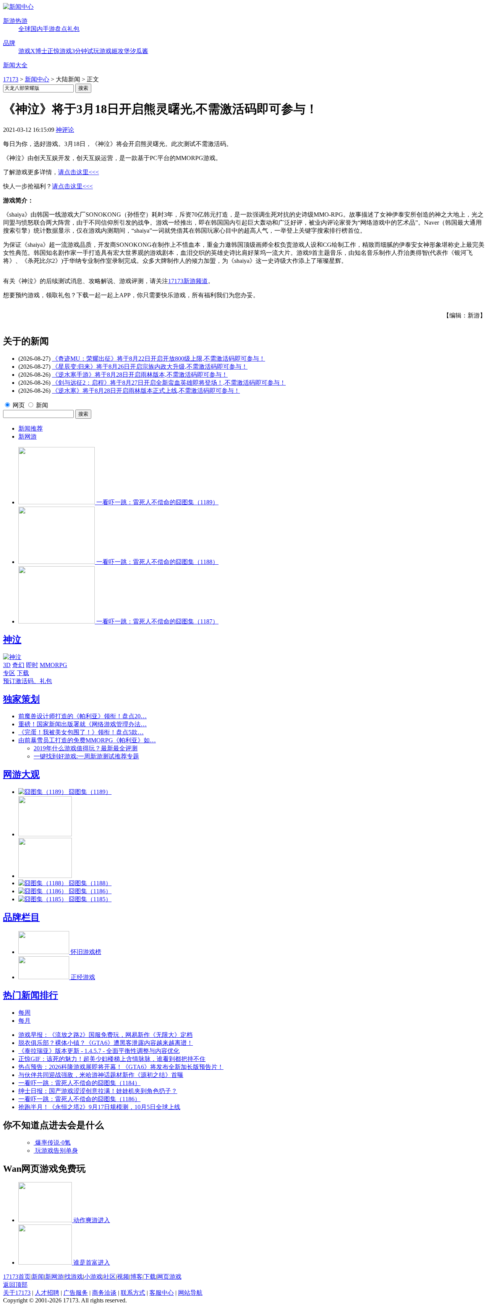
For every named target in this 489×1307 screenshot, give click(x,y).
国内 (37, 29)
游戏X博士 (32, 51)
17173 (10, 79)
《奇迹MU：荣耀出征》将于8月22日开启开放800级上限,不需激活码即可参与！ (158, 358)
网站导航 (190, 1292)
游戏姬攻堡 (114, 51)
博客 (136, 1276)
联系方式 (133, 1292)
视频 (123, 1276)
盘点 (61, 29)
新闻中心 (37, 79)
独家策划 (21, 699)
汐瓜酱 (139, 51)
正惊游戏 (59, 51)
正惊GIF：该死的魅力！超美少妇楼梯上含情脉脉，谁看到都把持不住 (112, 1059)
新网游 (27, 436)
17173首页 (17, 1276)
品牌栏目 (21, 917)
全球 (24, 29)
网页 (19, 405)
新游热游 (15, 21)
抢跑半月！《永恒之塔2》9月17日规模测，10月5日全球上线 (99, 1107)
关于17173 (17, 1292)
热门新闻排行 (30, 995)
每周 (24, 1012)
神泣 (12, 640)
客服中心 (161, 1292)
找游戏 (74, 1276)
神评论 (65, 129)
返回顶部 (15, 1284)
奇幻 (18, 665)
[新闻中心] (18, 6)
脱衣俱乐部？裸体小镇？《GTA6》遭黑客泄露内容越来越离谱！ (105, 1043)
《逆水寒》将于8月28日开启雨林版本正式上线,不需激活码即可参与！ (146, 390)
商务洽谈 (104, 1292)
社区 (110, 1276)
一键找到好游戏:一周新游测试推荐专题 (86, 756)
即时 (32, 665)
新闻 (42, 405)
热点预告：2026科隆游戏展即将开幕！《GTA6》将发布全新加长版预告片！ (120, 1067)
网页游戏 (169, 1276)
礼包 (73, 29)
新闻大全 (15, 65)
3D (7, 665)
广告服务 (75, 1292)
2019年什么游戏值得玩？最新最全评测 (86, 748)
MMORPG (53, 665)
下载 (23, 673)
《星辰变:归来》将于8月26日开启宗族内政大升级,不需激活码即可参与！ (150, 366)
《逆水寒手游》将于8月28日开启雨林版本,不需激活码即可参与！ (140, 374)
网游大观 (21, 774)
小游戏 (93, 1276)
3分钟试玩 (85, 51)
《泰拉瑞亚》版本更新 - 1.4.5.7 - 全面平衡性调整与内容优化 (99, 1051)
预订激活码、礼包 (27, 681)
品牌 (9, 43)
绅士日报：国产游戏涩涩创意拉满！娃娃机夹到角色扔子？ (97, 1091)
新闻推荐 (30, 428)
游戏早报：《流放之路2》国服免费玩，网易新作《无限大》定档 (105, 1035)
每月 (24, 1020)
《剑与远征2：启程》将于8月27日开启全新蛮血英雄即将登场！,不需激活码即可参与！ (169, 382)
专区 (9, 673)
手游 (49, 29)
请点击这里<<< (78, 172)
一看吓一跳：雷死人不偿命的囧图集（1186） (79, 1099)
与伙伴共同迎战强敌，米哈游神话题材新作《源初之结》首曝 (100, 1075)
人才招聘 (47, 1292)
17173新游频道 (188, 281)
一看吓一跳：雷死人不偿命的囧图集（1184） (79, 1083)
